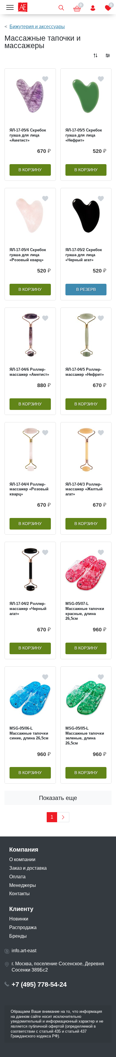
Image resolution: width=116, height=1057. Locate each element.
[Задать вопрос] (93, 7)
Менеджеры (22, 885)
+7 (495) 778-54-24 (39, 984)
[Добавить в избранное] (45, 79)
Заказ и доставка (28, 868)
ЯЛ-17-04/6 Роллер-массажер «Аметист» (29, 372)
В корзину (30, 170)
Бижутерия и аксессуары (37, 26)
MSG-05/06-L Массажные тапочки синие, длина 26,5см (29, 733)
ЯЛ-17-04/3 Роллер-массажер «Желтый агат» (84, 489)
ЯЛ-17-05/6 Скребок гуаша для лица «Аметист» (28, 135)
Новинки (18, 918)
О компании (22, 859)
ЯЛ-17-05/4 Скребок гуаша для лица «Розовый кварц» (28, 255)
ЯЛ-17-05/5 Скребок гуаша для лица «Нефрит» (83, 135)
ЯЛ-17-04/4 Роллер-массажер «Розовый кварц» (29, 489)
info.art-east (24, 950)
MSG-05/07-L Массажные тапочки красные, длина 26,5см (84, 611)
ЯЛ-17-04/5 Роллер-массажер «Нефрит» (84, 372)
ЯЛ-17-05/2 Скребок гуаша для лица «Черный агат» (83, 255)
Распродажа (23, 927)
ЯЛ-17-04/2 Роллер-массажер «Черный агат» (28, 608)
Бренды (18, 936)
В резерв (86, 289)
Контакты (19, 893)
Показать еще (58, 798)
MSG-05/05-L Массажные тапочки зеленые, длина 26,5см (84, 735)
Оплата (17, 876)
